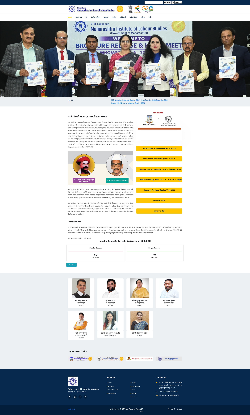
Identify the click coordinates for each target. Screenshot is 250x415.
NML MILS (71, 409)
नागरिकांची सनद (133, 17)
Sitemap (133, 393)
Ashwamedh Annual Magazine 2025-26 (159, 148)
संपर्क (149, 17)
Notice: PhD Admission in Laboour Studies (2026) (101, 103)
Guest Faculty (135, 386)
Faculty (133, 383)
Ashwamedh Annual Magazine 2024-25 (159, 159)
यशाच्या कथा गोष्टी (159, 211)
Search (168, 2)
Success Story (159, 200)
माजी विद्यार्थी (123, 17)
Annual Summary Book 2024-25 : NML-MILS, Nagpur (161, 180)
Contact (133, 397)
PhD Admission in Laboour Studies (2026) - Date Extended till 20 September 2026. (112, 100)
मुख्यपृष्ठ (70, 17)
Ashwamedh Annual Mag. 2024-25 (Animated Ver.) (161, 169)
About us (111, 386)
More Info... (71, 265)
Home (110, 383)
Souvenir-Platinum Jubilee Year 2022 (159, 190)
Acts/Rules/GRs (113, 390)
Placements (112, 393)
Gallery (133, 390)
